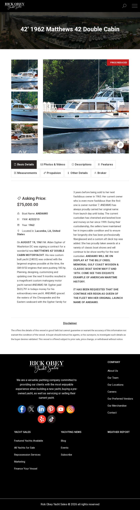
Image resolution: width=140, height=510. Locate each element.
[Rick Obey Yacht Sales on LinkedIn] (41, 409)
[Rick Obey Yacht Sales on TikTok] (51, 419)
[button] (124, 6)
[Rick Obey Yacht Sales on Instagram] (70, 409)
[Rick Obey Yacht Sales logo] (46, 366)
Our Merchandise (117, 405)
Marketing (19, 461)
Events (64, 447)
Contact (112, 412)
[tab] (24, 164)
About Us (113, 370)
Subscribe (66, 454)
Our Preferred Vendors (120, 398)
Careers (112, 391)
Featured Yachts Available (28, 440)
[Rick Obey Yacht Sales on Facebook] (22, 409)
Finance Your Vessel (25, 468)
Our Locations (115, 384)
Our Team (113, 377)
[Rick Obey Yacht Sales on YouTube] (61, 409)
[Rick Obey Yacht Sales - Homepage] (15, 6)
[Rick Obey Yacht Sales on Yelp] (42, 419)
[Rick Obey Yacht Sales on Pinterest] (51, 409)
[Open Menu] (134, 6)
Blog (63, 440)
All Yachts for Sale (24, 447)
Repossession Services (27, 454)
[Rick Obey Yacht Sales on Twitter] (31, 409)
